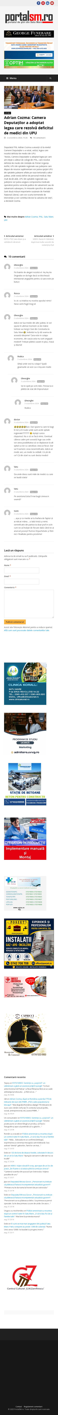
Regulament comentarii (33, 1406)
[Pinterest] (43, 3)
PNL (41, 216)
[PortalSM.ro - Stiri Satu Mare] (29, 22)
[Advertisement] (31, 644)
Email (7, 576)
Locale (7, 113)
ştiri (5, 220)
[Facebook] (38, 3)
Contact (19, 1406)
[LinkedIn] (47, 3)
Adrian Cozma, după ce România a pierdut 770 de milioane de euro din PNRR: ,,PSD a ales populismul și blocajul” (28, 1102)
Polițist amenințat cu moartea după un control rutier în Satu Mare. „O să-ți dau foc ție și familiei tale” (29, 1136)
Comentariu (10, 587)
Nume (7, 565)
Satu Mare (48, 216)
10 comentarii (39, 137)
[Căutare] (50, 78)
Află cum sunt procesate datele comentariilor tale (26, 630)
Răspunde (33, 268)
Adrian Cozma (31, 216)
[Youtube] (52, 3)
